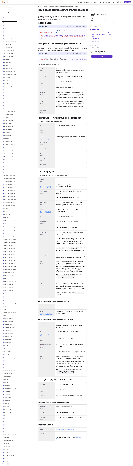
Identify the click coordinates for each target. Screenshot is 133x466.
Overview (4, 17)
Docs (81, 2)
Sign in (121, 2)
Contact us (115, 2)
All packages (6, 12)
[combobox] (9, 7)
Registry (87, 2)
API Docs (4, 19)
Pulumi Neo (95, 2)
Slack (103, 2)
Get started (128, 2)
